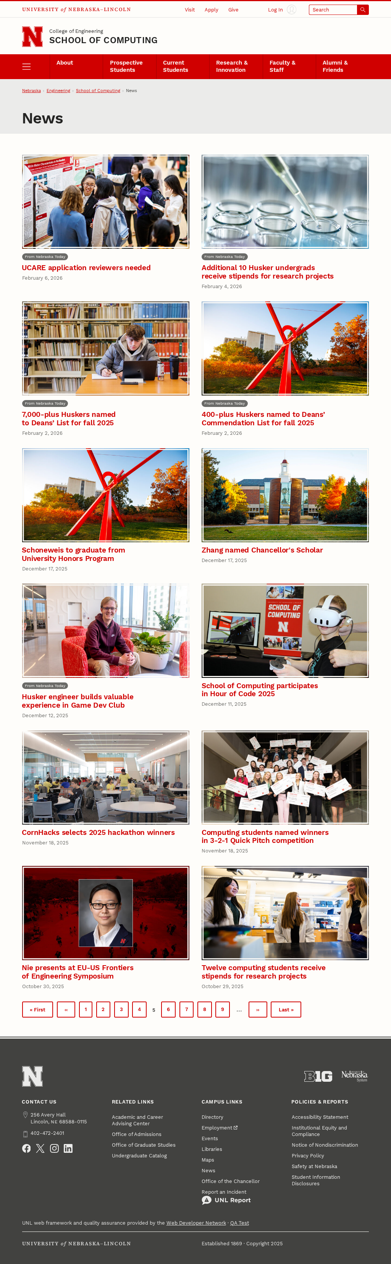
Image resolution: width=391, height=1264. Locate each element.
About (65, 63)
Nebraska (31, 90)
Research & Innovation (232, 66)
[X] (40, 1148)
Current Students (175, 66)
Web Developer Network (196, 1223)
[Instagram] (54, 1148)
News (208, 1170)
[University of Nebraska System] (355, 1077)
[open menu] (36, 66)
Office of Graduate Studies (144, 1145)
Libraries (212, 1149)
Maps (208, 1160)
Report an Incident (224, 1192)
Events (210, 1138)
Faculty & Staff (283, 66)
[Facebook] (26, 1148)
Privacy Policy (308, 1156)
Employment (217, 1128)
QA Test (239, 1223)
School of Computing (103, 40)
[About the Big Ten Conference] (318, 1077)
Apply (211, 10)
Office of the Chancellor (231, 1181)
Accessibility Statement (320, 1117)
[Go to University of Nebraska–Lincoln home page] (32, 36)
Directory (212, 1117)
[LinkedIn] (68, 1148)
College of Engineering (76, 31)
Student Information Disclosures (316, 1180)
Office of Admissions (137, 1134)
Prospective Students (126, 66)
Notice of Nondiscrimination (325, 1145)
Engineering (58, 90)
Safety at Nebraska (314, 1166)
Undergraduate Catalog (139, 1156)
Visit (190, 10)
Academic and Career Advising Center (137, 1120)
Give (233, 10)
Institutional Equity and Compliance (319, 1131)
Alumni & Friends (335, 66)
